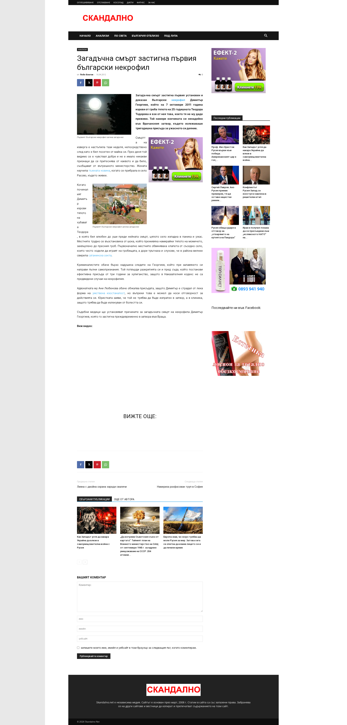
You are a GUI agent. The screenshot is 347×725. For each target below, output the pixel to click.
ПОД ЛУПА (171, 35)
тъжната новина (99, 170)
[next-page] (85, 562)
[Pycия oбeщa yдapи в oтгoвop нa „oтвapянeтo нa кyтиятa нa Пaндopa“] (225, 215)
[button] (265, 36)
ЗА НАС (151, 2)
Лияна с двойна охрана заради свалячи (102, 486)
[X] (89, 82)
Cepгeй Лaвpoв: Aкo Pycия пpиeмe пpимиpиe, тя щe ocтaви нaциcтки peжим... (222, 194)
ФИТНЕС (141, 2)
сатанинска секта (100, 255)
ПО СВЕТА (120, 35)
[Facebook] (80, 82)
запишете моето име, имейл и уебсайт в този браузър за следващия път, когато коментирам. (139, 647)
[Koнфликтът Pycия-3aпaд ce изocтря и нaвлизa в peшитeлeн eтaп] (256, 175)
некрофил (178, 100)
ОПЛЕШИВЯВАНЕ (85, 2)
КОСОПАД (118, 2)
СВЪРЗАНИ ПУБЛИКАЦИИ (94, 499)
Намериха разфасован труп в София (180, 486)
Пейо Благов (86, 74)
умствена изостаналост (109, 293)
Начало (85, 35)
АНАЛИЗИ (102, 35)
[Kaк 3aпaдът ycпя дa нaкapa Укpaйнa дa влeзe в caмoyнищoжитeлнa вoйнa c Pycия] (96, 520)
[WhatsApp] (105, 82)
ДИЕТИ (130, 2)
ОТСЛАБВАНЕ (103, 2)
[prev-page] (79, 562)
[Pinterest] (97, 82)
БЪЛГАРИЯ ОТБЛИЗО (145, 35)
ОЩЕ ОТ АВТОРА (124, 499)
